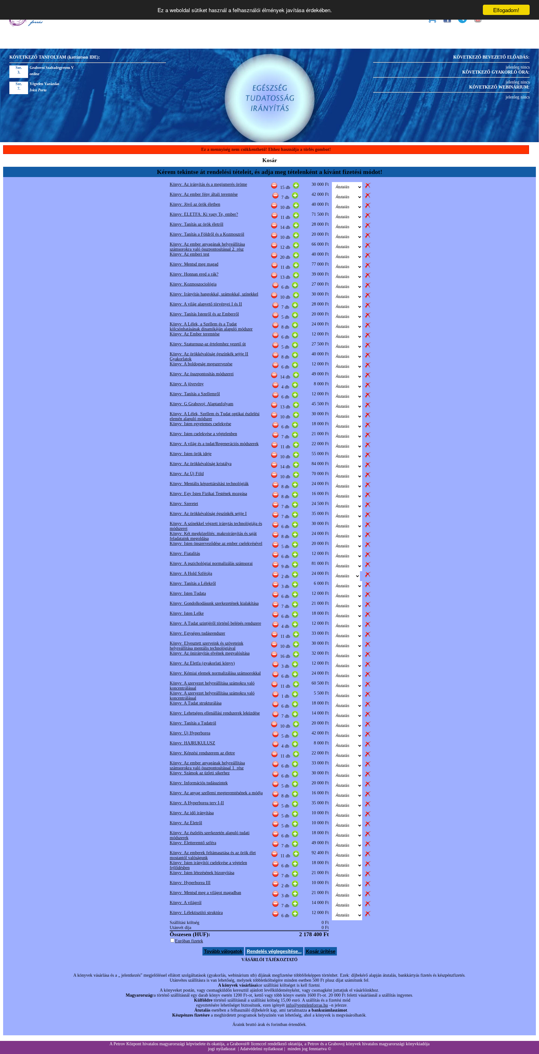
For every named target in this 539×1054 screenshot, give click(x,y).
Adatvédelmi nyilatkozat (261, 1049)
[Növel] (296, 187)
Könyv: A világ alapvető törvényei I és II (206, 304)
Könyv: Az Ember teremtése (195, 334)
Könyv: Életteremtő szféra (193, 842)
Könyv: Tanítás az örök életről (196, 224)
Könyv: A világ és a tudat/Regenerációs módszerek (214, 443)
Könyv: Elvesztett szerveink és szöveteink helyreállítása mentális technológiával (206, 646)
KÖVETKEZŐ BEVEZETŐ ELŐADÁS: (491, 57)
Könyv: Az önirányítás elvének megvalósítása (210, 653)
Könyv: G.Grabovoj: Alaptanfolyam (201, 404)
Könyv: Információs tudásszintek (199, 783)
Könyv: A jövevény (187, 384)
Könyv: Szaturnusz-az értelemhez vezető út (208, 344)
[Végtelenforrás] (25, 25)
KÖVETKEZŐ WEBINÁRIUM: (499, 87)
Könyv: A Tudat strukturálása (195, 703)
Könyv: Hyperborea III (190, 882)
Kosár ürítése (320, 951)
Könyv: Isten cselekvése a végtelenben (203, 433)
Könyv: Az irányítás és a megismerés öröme (208, 184)
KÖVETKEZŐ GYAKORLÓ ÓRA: (496, 72)
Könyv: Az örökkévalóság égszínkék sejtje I (208, 513)
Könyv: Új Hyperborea (190, 733)
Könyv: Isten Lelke (187, 613)
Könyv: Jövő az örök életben (195, 204)
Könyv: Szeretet (184, 503)
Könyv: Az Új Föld (187, 473)
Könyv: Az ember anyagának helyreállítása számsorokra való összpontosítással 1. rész (207, 765)
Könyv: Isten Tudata (188, 593)
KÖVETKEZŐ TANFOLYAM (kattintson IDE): (54, 57)
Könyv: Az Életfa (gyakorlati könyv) (202, 663)
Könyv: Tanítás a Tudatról (193, 723)
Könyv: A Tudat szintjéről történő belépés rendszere (215, 623)
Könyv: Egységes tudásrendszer (197, 633)
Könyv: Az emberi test (189, 254)
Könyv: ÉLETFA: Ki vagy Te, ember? (204, 214)
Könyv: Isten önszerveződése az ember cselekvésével (216, 543)
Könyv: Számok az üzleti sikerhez (200, 773)
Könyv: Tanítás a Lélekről (193, 583)
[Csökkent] (274, 187)
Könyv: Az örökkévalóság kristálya (200, 463)
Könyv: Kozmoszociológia (193, 284)
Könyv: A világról (186, 902)
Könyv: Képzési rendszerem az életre (202, 753)
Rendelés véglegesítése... (274, 951)
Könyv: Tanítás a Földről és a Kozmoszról (207, 234)
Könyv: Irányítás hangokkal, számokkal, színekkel (214, 294)
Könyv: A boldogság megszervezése (201, 364)
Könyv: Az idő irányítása (192, 813)
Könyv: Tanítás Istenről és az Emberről (204, 314)
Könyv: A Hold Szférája (191, 573)
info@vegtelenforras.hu (307, 1005)
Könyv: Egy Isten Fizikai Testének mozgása (208, 493)
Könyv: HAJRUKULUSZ (192, 743)
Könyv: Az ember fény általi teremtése (204, 194)
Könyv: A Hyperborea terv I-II (197, 803)
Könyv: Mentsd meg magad (194, 264)
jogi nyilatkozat (222, 1049)
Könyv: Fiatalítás (185, 553)
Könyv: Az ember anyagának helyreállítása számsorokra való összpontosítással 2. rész (207, 247)
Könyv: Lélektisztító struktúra (196, 912)
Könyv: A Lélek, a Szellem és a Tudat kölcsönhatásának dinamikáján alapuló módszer (211, 326)
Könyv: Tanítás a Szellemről (195, 394)
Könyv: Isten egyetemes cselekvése (200, 423)
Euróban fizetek (189, 941)
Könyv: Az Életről (186, 823)
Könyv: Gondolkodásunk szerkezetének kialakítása (214, 603)
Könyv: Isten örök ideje (190, 453)
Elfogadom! (506, 10)
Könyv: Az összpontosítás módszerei (202, 374)
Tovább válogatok (223, 951)
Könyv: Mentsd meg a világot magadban (205, 892)
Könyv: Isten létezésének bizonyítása (202, 872)
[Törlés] (367, 187)
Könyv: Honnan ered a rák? (194, 274)
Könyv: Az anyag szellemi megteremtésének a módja (216, 793)
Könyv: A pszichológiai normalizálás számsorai (211, 563)
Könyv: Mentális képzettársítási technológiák (209, 483)
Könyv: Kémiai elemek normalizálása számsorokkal (215, 673)
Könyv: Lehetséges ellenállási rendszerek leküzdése (215, 713)
